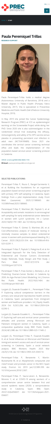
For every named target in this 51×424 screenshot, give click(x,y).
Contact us (26, 420)
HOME (3, 20)
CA (49, 4)
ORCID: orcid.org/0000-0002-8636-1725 (15, 160)
